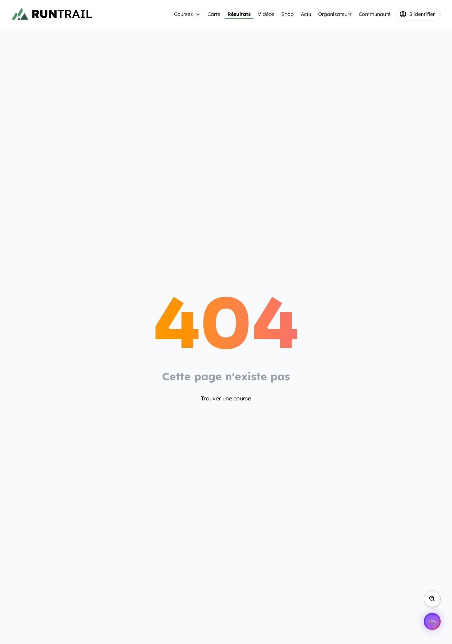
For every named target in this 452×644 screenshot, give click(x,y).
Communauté (375, 14)
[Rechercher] (432, 598)
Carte (214, 14)
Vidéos (266, 14)
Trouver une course (226, 398)
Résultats (239, 14)
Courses (183, 14)
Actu (306, 14)
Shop (287, 14)
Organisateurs (335, 14)
